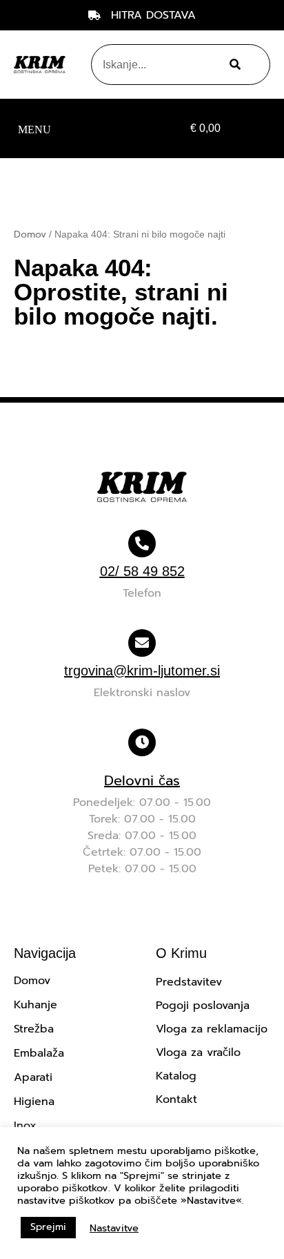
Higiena (34, 1101)
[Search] (232, 64)
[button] (34, 128)
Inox (25, 1126)
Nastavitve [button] (114, 1228)
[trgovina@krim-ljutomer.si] (142, 643)
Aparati (33, 1077)
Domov (30, 234)
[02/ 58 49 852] (142, 543)
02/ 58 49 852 (142, 571)
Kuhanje (35, 1005)
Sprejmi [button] (48, 1227)
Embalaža (39, 1053)
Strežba (34, 1029)
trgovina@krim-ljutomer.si (142, 670)
